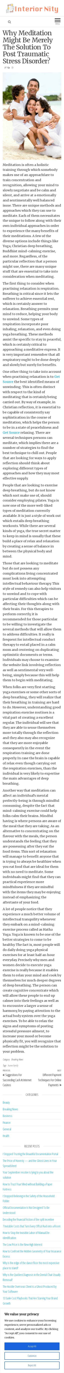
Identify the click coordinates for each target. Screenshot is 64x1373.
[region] (32, 1340)
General (7, 1129)
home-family (13, 1065)
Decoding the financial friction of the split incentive (28, 1219)
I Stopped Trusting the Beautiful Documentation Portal (30, 1154)
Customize (32, 1355)
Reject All (32, 1365)
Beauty (6, 1102)
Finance (6, 1122)
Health (6, 1136)
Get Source (11, 433)
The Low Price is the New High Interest (22, 1244)
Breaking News (17, 1059)
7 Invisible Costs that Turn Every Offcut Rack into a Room (31, 1226)
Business (7, 1116)
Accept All (32, 1346)
